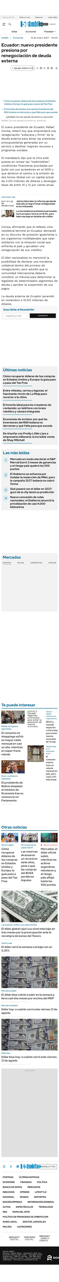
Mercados (33, 1187)
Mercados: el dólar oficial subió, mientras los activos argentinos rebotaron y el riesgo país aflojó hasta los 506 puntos (49, 867)
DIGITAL (14, 1238)
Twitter (4, 1166)
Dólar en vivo (24, 17)
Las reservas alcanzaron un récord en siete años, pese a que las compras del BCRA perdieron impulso (29, 866)
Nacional (8, 1197)
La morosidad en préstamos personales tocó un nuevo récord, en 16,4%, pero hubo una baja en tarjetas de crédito (36, 214)
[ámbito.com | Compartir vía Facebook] (41, 68)
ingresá (53, 24)
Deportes (40, 1197)
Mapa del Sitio (21, 1211)
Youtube (32, 1167)
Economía (31, 31)
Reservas (39, 17)
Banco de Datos (12, 1187)
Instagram (17, 1166)
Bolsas (20, 563)
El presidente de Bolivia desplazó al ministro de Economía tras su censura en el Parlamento (12, 791)
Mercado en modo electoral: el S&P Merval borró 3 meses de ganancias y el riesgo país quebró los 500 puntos (33, 464)
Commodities (36, 563)
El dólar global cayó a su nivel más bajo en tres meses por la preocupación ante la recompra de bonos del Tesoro (28, 932)
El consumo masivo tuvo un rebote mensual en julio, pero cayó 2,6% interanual (51, 768)
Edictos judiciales (34, 1221)
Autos (6, 1206)
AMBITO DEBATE (44, 1238)
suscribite (43, 24)
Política (42, 1182)
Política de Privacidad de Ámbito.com (25, 1216)
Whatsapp (40, 1166)
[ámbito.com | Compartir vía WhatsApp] (37, 68)
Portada (8, 1177)
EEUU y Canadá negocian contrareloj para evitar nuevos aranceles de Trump (52, 731)
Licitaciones (24, 1226)
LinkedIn (25, 1166)
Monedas (7, 563)
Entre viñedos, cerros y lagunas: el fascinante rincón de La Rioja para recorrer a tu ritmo (25, 394)
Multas (7, 1226)
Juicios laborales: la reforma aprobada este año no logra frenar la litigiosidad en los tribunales (36, 204)
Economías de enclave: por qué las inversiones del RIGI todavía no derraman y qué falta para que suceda (31, 111)
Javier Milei (52, 17)
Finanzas (48, 31)
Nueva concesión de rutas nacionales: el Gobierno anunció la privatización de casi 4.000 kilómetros (32, 502)
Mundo (24, 1197)
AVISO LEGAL (10, 1221)
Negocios (8, 1192)
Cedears (52, 563)
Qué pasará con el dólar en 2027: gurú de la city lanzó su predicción (32, 490)
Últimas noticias (29, 1177)
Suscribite (43, 316)
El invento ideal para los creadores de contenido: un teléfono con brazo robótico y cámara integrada (27, 408)
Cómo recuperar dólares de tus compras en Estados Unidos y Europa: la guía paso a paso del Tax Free (30, 102)
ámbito (5, 38)
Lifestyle (41, 1192)
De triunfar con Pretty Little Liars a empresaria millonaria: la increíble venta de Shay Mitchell (28, 437)
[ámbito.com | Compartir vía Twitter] (44, 68)
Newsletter (48, 1166)
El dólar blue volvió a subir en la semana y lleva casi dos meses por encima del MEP (28, 996)
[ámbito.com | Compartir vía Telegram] (51, 68)
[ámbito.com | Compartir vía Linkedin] (48, 68)
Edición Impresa (12, 1202)
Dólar (14, 31)
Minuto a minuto (50, 845)
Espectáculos (24, 1206)
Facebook (11, 1166)
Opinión (24, 1192)
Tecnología (46, 1206)
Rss (5, 1211)
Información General (41, 1202)
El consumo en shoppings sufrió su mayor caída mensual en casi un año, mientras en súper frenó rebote (12, 743)
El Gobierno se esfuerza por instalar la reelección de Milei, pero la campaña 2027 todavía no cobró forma (32, 479)
